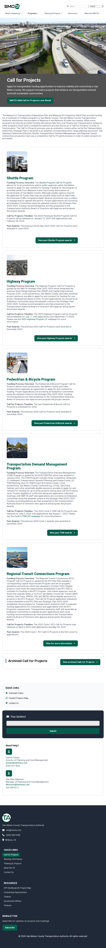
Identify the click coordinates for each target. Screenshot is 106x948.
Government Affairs (12, 901)
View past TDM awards (61, 533)
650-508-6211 (12, 787)
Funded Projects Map (18, 698)
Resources (72, 13)
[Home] (14, 6)
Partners (8, 905)
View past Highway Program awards (54, 338)
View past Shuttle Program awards (55, 240)
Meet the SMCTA (92, 13)
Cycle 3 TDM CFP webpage (27, 516)
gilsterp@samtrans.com (16, 763)
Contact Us (14, 703)
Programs (32, 13)
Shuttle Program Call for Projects (55, 182)
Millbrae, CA (10, 840)
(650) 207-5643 (13, 766)
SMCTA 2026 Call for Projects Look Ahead (30, 100)
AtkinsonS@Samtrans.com (18, 784)
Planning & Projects (52, 13)
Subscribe (10, 927)
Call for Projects (11, 855)
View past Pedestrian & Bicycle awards (53, 423)
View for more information (59, 643)
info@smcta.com (13, 830)
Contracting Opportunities (15, 892)
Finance (7, 896)
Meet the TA (9, 868)
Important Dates (16, 693)
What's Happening (12, 13)
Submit (53, 731)
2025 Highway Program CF (34, 319)
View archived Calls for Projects (78, 662)
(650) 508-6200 (13, 835)
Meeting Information (13, 859)
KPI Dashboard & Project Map (17, 888)
